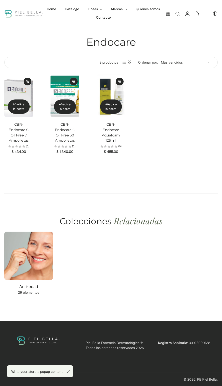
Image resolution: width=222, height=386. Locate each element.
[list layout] (124, 62)
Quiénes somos (148, 9)
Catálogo (72, 9)
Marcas (117, 9)
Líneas (93, 9)
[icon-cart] (196, 13)
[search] (177, 13)
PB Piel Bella (207, 379)
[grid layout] (129, 62)
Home (51, 9)
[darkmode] (212, 13)
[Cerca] (68, 372)
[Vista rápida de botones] (27, 81)
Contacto (103, 17)
